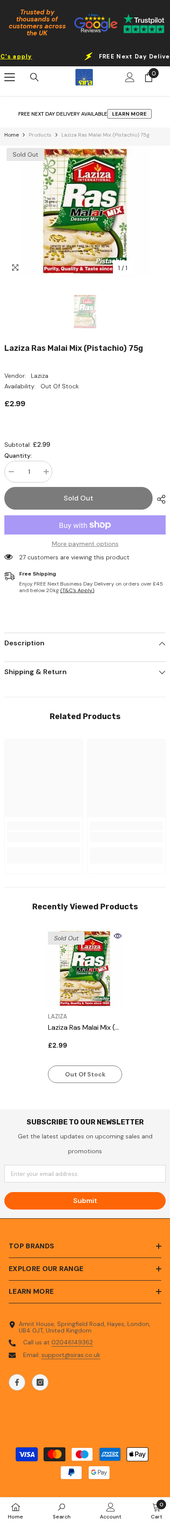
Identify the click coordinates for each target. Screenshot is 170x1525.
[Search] (34, 77)
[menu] (9, 77)
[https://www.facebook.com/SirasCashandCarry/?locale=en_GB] (17, 1382)
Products (40, 135)
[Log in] (130, 77)
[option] (85, 211)
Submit (85, 1200)
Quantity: (18, 455)
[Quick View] (117, 935)
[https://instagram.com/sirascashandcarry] (40, 1382)
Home (11, 135)
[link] (43, 837)
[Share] (159, 499)
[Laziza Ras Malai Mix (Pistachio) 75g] (85, 968)
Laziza (39, 376)
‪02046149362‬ (72, 1342)
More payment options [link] (85, 544)
